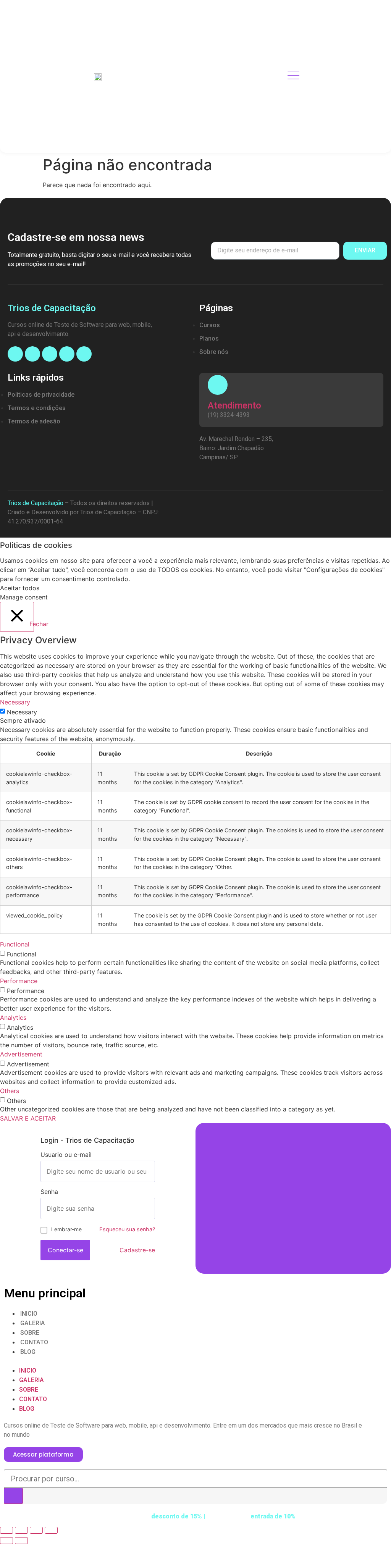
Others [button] (9, 1091)
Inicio (28, 1313)
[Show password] (149, 1208)
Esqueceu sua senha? (127, 1229)
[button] (195, 1361)
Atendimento (234, 405)
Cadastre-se (137, 1250)
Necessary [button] (15, 702)
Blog (28, 1351)
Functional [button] (14, 944)
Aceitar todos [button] (19, 588)
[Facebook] (15, 354)
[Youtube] (49, 354)
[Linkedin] (66, 354)
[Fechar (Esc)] (6, 1530)
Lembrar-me (66, 1229)
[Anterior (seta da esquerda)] (6, 1540)
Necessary (22, 712)
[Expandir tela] (36, 1530)
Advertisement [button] (21, 1054)
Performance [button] (18, 981)
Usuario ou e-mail (66, 1155)
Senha (49, 1192)
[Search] (13, 1496)
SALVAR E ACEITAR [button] (28, 1118)
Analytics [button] (13, 1017)
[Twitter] (84, 354)
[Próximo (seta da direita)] (21, 1540)
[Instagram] (32, 354)
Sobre (29, 1332)
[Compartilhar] (21, 1530)
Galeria (32, 1323)
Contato (34, 1342)
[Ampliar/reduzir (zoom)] (51, 1530)
